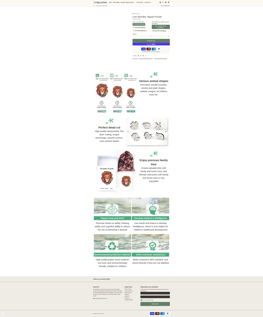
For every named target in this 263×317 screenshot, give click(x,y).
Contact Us (147, 2)
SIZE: (138, 22)
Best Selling (116, 2)
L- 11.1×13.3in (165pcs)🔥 (140, 30)
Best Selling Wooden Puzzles (160, 58)
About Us (127, 296)
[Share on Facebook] (165, 5)
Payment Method (129, 299)
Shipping (127, 294)
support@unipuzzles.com (100, 298)
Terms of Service (129, 290)
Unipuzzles (102, 313)
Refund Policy (128, 292)
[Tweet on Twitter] (166, 5)
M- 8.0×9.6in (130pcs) (139, 27)
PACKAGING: (160, 22)
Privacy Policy (128, 289)
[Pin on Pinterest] (143, 56)
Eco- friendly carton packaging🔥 (160, 26)
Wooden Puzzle (136, 13)
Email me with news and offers (148, 300)
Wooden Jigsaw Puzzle (128, 2)
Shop (110, 2)
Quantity (135, 34)
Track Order (139, 2)
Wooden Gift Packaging (159, 31)
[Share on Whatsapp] (169, 5)
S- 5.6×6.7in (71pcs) (138, 24)
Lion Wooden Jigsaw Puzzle (101, 5)
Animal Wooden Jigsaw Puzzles (146, 58)
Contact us (127, 298)
